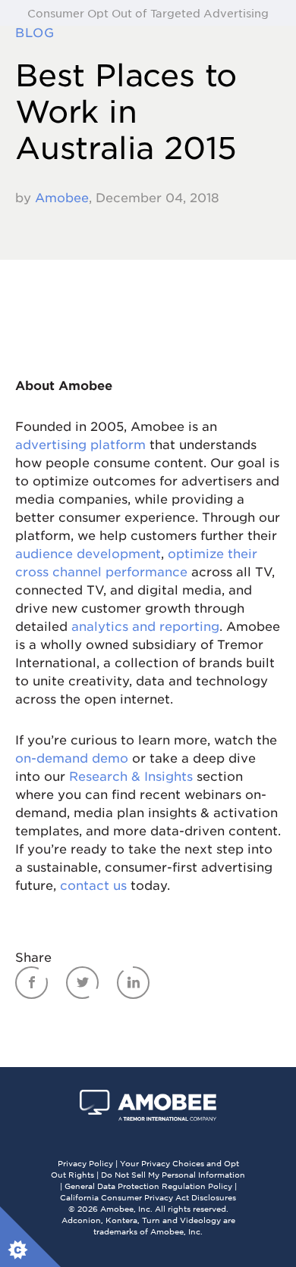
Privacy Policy (85, 1163)
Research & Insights (131, 775)
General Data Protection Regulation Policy (148, 1186)
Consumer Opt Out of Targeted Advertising (148, 13)
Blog (39, 31)
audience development (88, 552)
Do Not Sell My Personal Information (173, 1174)
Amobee (62, 196)
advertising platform (80, 443)
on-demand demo (71, 757)
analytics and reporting (145, 625)
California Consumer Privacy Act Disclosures (148, 1197)
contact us (93, 884)
